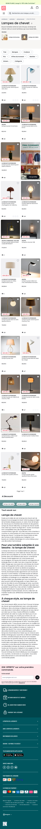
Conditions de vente (32, 800)
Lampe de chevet (30, 19)
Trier (4, 52)
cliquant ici (22, 683)
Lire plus (4, 32)
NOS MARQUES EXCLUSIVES (10, 736)
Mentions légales (7, 800)
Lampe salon (21, 504)
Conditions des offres (19, 800)
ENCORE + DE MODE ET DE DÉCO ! (12, 744)
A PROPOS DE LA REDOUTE (10, 721)
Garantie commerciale (11, 804)
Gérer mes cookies (31, 802)
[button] (37, 7)
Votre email (6, 674)
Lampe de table (8, 504)
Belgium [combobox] (7, 814)
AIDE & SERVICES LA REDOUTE (11, 729)
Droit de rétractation (25, 804)
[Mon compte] (32, 7)
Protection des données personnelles (14, 802)
